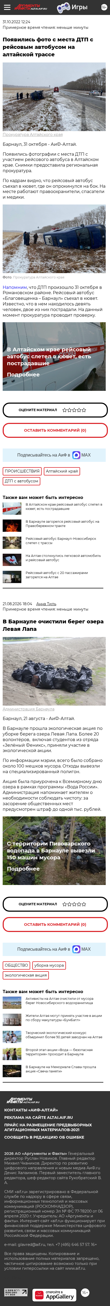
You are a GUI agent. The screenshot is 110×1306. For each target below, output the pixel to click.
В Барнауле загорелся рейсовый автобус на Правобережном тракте (62, 524)
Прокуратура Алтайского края (33, 134)
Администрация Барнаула (28, 709)
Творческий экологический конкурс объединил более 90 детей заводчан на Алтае (64, 1035)
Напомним (15, 287)
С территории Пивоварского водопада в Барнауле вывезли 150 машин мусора (51, 850)
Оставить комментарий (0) (55, 430)
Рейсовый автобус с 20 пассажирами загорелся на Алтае (57, 575)
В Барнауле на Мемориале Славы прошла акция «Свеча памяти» (61, 1069)
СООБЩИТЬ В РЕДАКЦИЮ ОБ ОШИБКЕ (44, 1137)
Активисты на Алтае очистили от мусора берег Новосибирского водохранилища (59, 1001)
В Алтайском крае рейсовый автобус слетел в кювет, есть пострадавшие (49, 356)
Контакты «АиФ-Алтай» (31, 1110)
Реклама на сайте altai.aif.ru (38, 1117)
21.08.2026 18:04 (17, 603)
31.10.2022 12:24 (16, 21)
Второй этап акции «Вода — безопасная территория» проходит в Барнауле (59, 1052)
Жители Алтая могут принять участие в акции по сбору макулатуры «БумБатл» (64, 1018)
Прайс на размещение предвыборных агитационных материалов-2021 (48, 1127)
